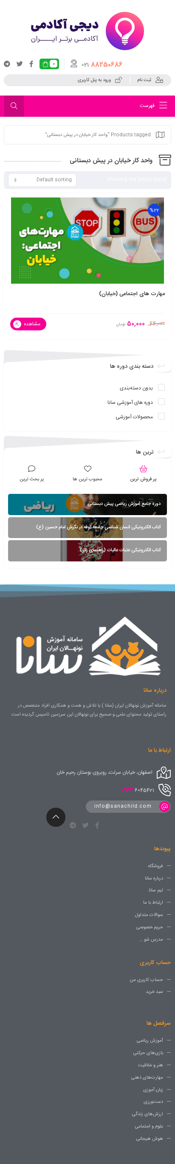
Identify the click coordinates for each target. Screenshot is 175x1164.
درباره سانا (154, 878)
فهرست (148, 105)
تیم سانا (156, 890)
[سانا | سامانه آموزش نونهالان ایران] (87, 31)
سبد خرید (154, 992)
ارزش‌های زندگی (147, 1114)
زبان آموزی (153, 1090)
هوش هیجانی (149, 1139)
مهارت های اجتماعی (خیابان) (132, 294)
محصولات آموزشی (134, 417)
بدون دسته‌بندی (136, 388)
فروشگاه (155, 866)
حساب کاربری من (146, 980)
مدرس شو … (151, 940)
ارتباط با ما (153, 903)
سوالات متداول (149, 915)
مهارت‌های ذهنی (147, 1078)
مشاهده (31, 324)
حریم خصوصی (149, 927)
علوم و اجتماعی (149, 1126)
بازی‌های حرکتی (148, 1053)
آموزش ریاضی (150, 1041)
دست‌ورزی (153, 1102)
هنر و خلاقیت (150, 1065)
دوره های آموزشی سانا (130, 402)
